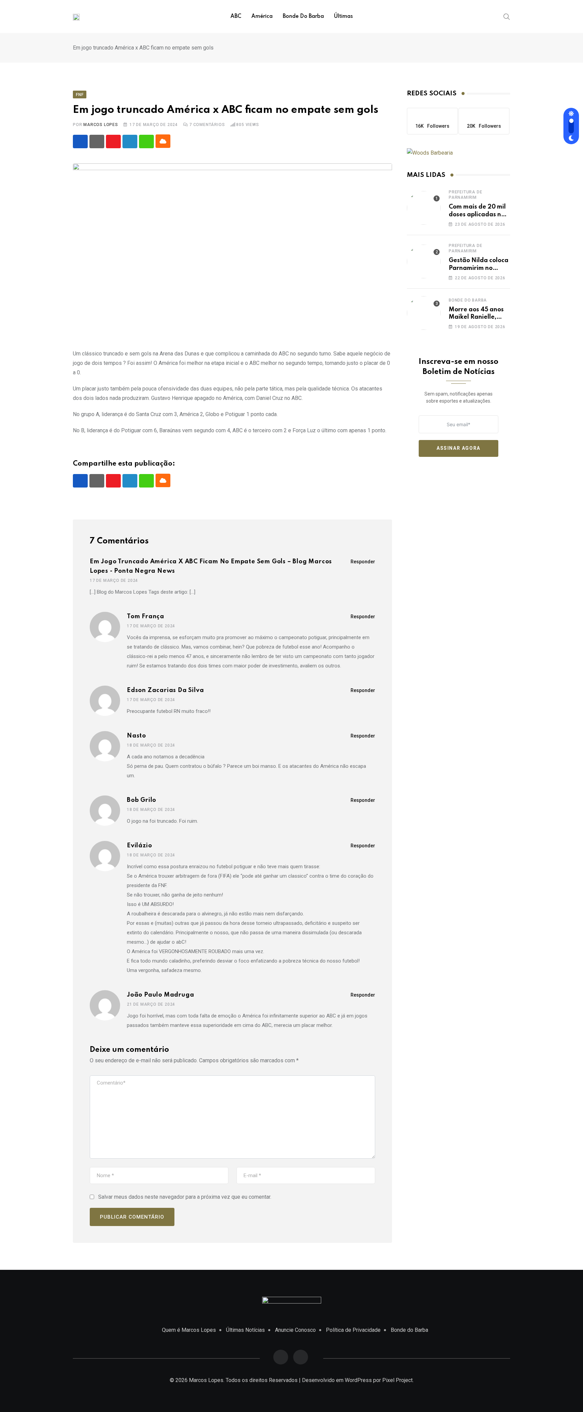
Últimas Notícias (245, 1330)
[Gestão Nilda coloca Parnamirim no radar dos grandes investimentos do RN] (424, 261)
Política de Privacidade (353, 1330)
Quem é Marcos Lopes (189, 1330)
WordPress (358, 1380)
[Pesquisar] (506, 16)
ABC (235, 16)
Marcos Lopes (100, 124)
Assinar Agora (458, 448)
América (262, 16)
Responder (363, 561)
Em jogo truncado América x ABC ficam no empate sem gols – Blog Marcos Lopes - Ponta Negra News (211, 566)
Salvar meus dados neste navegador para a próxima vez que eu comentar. (184, 1197)
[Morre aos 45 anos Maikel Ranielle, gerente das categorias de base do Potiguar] (424, 313)
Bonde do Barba (303, 16)
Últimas (343, 16)
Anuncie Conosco (295, 1330)
